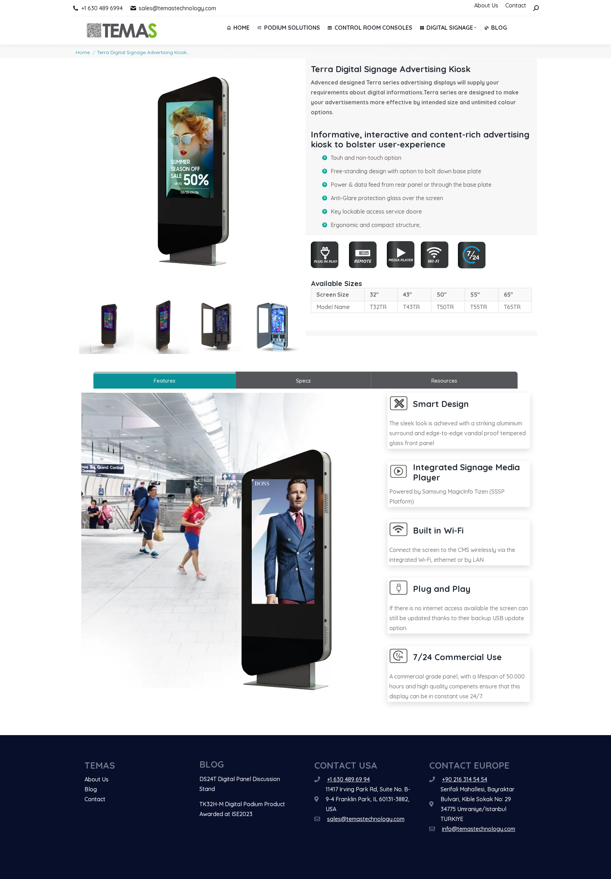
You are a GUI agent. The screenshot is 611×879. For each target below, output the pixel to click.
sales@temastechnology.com (177, 8)
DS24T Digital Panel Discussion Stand (239, 783)
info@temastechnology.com (478, 828)
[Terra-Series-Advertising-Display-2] (106, 326)
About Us (97, 779)
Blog (91, 789)
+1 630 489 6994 (102, 8)
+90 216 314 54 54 (464, 779)
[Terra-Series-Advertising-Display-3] (161, 326)
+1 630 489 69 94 (348, 779)
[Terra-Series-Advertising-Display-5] (271, 326)
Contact (95, 799)
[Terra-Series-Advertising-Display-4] (217, 326)
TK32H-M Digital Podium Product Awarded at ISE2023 (242, 809)
